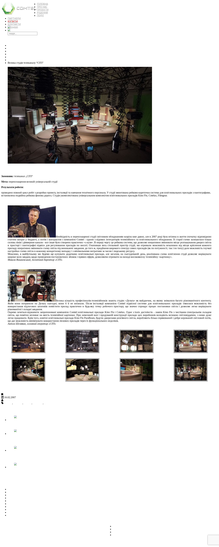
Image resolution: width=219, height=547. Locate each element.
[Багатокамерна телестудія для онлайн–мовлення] (33, 433)
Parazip (48, 403)
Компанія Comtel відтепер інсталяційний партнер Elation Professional (45, 515)
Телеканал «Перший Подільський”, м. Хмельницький (37, 500)
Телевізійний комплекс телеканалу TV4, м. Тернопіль (37, 489)
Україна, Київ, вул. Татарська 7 (18, 520)
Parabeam (38, 403)
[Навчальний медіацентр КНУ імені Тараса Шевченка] (33, 450)
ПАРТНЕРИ (14, 18)
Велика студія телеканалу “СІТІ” (27, 169)
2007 (10, 57)
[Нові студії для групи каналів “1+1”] (33, 419)
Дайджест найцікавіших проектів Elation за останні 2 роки (40, 512)
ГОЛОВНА (42, 3)
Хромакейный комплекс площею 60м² (29, 506)
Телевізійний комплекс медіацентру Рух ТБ (31, 492)
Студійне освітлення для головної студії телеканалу (36, 498)
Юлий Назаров (12, 400)
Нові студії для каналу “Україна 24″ (27, 503)
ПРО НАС (42, 6)
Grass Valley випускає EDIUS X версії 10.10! (32, 509)
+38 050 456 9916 (10, 543)
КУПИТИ (13, 21)
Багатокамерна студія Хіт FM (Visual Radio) (31, 495)
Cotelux (8, 403)
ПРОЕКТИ (42, 9)
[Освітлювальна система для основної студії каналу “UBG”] (33, 467)
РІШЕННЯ (42, 12)
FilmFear (17, 403)
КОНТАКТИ (14, 24)
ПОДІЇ (40, 15)
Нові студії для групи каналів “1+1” (27, 425)
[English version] (13, 27)
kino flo (28, 403)
